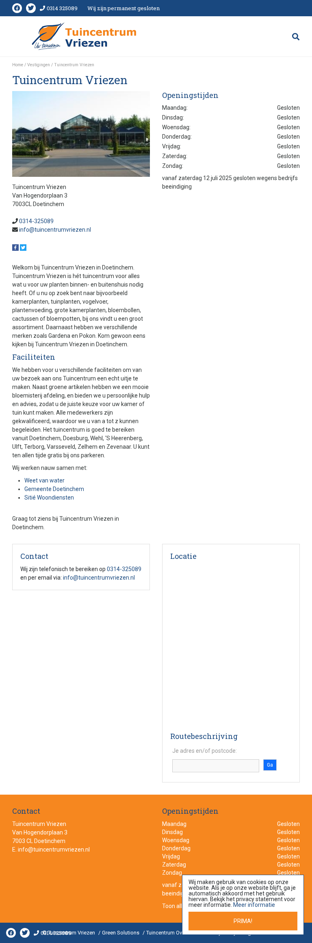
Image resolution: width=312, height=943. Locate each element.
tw (31, 8)
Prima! (243, 921)
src (296, 37)
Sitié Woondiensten (49, 497)
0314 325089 (62, 8)
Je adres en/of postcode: (204, 750)
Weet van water (44, 480)
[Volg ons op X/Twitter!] (23, 246)
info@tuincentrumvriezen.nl (55, 229)
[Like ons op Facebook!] (16, 246)
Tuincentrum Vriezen (39, 824)
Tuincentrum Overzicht (172, 933)
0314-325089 (36, 221)
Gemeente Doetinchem (54, 489)
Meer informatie (254, 905)
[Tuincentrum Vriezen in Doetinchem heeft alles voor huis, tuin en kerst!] (84, 36)
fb (17, 8)
